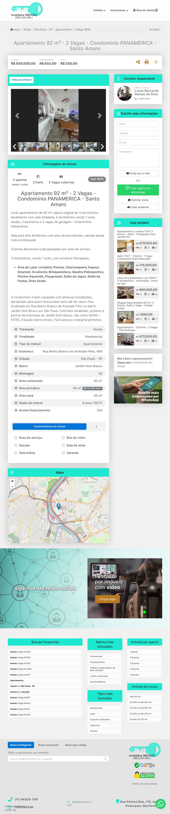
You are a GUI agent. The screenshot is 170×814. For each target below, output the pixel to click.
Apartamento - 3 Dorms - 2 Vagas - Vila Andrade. (137, 329)
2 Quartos (134, 657)
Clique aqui (124, 362)
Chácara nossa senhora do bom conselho (102, 669)
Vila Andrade (96, 656)
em (22, 686)
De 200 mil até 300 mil (140, 702)
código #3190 (20, 663)
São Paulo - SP (43, 29)
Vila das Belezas (97, 681)
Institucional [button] (117, 10)
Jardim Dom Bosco (24, 311)
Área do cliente (145, 10)
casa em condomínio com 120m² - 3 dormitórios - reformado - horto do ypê (137, 280)
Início (16, 29)
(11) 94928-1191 (26, 799)
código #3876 (20, 652)
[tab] (21, 80)
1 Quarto (134, 652)
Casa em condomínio (100, 719)
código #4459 (20, 657)
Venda (27, 29)
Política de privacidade (144, 783)
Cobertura (95, 725)
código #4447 (20, 675)
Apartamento (64, 29)
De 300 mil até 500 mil (140, 708)
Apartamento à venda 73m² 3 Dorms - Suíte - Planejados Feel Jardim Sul (136, 234)
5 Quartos (134, 675)
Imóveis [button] (98, 10)
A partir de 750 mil (138, 719)
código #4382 (20, 714)
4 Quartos (134, 669)
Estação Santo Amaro (37, 320)
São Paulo (51, 311)
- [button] (12, 486)
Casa (92, 714)
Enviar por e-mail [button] (139, 173)
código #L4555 (20, 669)
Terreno (93, 731)
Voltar (156, 29)
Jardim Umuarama (99, 676)
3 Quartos (134, 663)
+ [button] (12, 481)
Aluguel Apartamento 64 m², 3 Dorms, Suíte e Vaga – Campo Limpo (135, 305)
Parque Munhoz (97, 662)
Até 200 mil (135, 696)
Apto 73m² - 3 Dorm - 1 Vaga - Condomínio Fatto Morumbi (135, 257)
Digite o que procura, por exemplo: (28, 752)
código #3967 (20, 697)
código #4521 (20, 709)
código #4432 (20, 703)
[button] (18, 116)
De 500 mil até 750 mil (140, 713)
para (19, 692)
